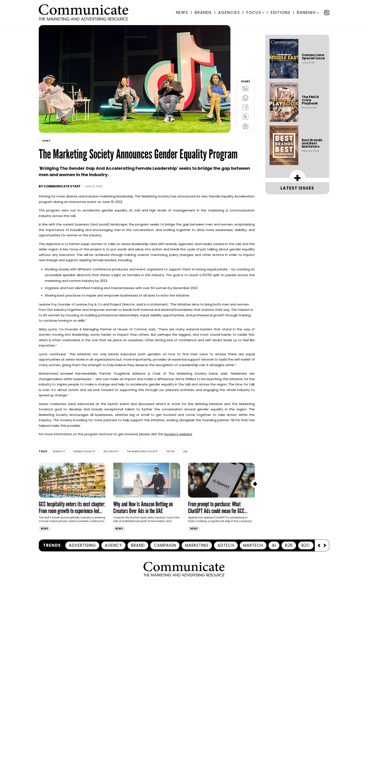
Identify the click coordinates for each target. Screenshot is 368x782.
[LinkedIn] (245, 88)
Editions (280, 12)
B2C (306, 545)
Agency (113, 545)
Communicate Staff (62, 186)
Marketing (196, 545)
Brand (138, 545)
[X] (245, 116)
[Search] (326, 12)
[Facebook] (245, 107)
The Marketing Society (142, 451)
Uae (185, 451)
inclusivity (111, 451)
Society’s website (178, 434)
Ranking (306, 12)
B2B (289, 545)
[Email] (245, 126)
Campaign (165, 545)
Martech (253, 545)
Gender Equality (84, 451)
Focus (253, 12)
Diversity (59, 451)
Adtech (225, 545)
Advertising (82, 545)
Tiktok (170, 451)
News (182, 12)
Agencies (229, 12)
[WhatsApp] (245, 97)
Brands (203, 12)
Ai (274, 545)
